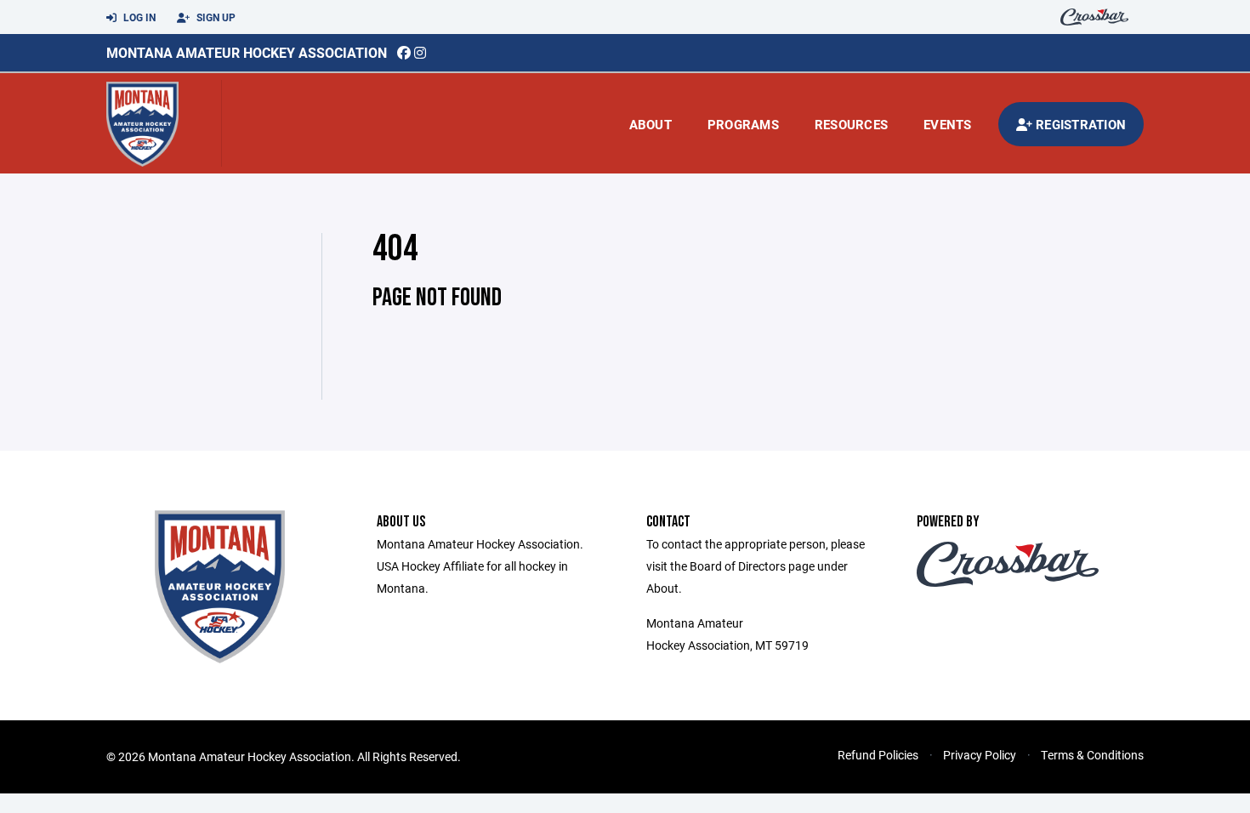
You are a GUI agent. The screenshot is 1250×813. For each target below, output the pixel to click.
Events (947, 124)
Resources (851, 124)
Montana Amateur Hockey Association (246, 52)
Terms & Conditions (1092, 755)
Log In (138, 17)
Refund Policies (878, 755)
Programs (743, 124)
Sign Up (215, 17)
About (650, 124)
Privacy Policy (979, 755)
